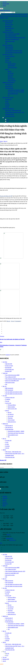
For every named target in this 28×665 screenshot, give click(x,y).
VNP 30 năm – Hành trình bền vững (13, 110)
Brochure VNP (6, 3)
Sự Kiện (7, 103)
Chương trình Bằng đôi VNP (6, 196)
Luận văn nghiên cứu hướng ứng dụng (13, 52)
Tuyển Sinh (8, 32)
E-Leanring (7, 58)
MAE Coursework (9, 47)
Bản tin (5, 141)
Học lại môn (10, 75)
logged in (8, 354)
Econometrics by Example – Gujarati (16, 90)
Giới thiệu (5, 496)
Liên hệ (4, 5)
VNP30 (8, 108)
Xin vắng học (11, 73)
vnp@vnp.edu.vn (9, 538)
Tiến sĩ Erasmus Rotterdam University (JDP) (15, 37)
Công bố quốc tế (9, 84)
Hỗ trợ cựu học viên (12, 67)
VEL (9, 95)
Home (1, 141)
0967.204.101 (12, 540)
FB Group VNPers (12, 63)
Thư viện (5, 2)
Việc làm (7, 106)
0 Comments (18, 321)
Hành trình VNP (8, 22)
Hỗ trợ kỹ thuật (11, 78)
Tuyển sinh (5, 498)
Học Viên (8, 54)
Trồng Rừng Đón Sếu (9, 116)
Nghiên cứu (5, 503)
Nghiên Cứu (8, 82)
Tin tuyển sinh (8, 99)
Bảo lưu (9, 71)
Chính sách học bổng (10, 41)
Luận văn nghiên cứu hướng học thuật (13, 50)
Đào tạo (4, 500)
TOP (1, 543)
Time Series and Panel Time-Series (16, 91)
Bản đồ (8, 534)
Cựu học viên (8, 62)
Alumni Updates (11, 65)
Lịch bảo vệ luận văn (9, 56)
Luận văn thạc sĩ (9, 86)
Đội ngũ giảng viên (9, 28)
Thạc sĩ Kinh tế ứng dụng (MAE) (12, 34)
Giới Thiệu (8, 20)
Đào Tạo (7, 45)
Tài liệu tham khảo (9, 88)
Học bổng (7, 105)
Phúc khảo (10, 77)
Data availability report (13, 93)
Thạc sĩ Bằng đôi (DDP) (10, 35)
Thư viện (7, 60)
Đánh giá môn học (12, 80)
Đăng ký (7, 69)
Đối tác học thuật (9, 24)
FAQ (6, 43)
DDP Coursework (9, 48)
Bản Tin (8, 97)
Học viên (5, 502)
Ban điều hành (8, 26)
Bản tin (4, 505)
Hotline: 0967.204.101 (5, 10)
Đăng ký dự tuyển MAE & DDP (12, 39)
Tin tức (6, 101)
